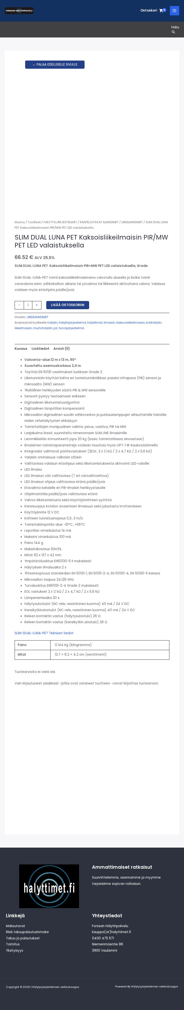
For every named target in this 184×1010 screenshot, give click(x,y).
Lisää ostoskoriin (67, 305)
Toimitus (13, 944)
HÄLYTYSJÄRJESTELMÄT (60, 222)
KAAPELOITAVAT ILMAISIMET (99, 222)
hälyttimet (94, 322)
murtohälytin (42, 328)
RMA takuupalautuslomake (27, 932)
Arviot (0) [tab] (61, 348)
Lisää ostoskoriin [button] (38, 803)
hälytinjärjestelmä (72, 322)
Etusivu (20, 222)
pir (56, 328)
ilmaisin (109, 322)
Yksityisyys (14, 950)
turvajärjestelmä (71, 328)
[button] (175, 32)
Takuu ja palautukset (23, 938)
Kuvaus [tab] (21, 348)
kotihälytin (153, 322)
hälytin (52, 322)
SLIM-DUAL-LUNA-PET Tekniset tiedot (44, 633)
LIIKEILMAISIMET (132, 222)
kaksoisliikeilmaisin (130, 322)
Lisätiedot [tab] (40, 348)
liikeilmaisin (23, 328)
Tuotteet (34, 222)
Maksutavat (15, 926)
